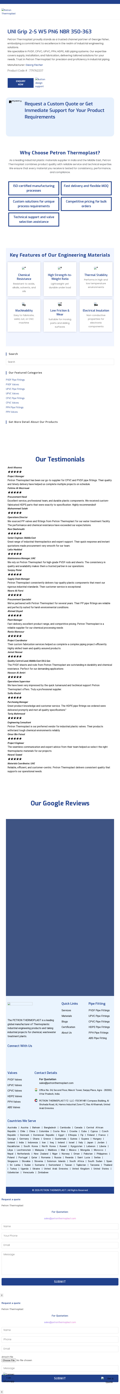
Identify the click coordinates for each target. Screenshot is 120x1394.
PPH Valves (12, 412)
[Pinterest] (11, 1063)
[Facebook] (11, 1054)
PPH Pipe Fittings (15, 407)
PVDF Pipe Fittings (15, 379)
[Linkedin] (30, 1054)
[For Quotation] (36, 1079)
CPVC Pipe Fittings (15, 398)
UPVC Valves (12, 393)
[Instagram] (39, 1054)
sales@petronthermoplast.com (60, 1218)
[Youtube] (21, 1054)
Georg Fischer (34, 65)
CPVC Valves (12, 402)
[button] (60, 774)
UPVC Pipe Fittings (15, 389)
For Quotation (47, 1079)
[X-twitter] (48, 1054)
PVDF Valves (12, 384)
